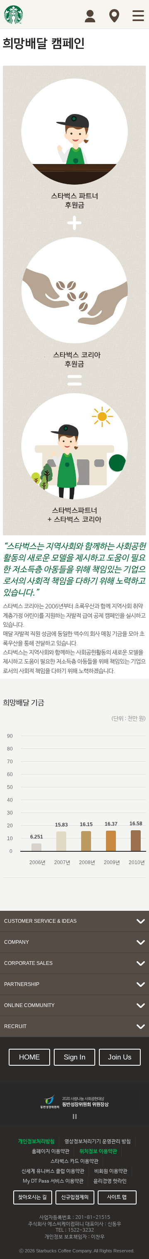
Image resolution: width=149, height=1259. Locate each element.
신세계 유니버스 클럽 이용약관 (53, 1171)
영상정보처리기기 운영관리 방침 (98, 1142)
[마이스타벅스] (90, 16)
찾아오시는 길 (32, 1197)
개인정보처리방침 (36, 1142)
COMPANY (16, 942)
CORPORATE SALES (28, 963)
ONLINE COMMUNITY (29, 1005)
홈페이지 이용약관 (51, 1151)
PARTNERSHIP (21, 984)
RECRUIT (15, 1026)
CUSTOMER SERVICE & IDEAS (40, 921)
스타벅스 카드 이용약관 (74, 1161)
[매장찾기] (114, 15)
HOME (29, 1057)
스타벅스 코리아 (13, 14)
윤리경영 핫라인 (110, 1181)
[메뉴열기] (138, 15)
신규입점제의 (75, 1197)
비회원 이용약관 (110, 1171)
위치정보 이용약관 (98, 1151)
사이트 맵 (117, 1197)
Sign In (74, 1057)
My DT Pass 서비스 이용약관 (53, 1181)
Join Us (120, 1057)
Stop (75, 1116)
